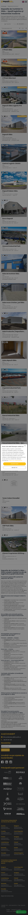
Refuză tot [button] (14, 467)
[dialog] (14, 457)
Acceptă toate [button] (14, 463)
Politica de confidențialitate (15, 460)
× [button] (24, 445)
